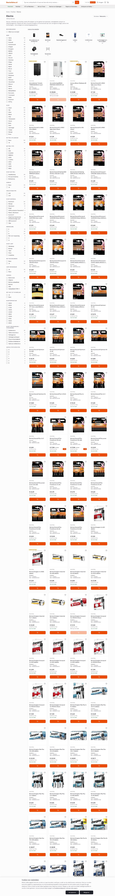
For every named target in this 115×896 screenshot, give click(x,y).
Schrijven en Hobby (86, 6)
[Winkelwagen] (108, 2)
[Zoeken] (77, 2)
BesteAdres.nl (11, 2)
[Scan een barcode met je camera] (73, 2)
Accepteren (72, 892)
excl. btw (93, 2)
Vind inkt (10, 6)
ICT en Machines (29, 6)
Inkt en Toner (41, 6)
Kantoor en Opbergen (55, 6)
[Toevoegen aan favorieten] (44, 61)
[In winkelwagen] (37, 99)
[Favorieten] (105, 2)
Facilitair (18, 6)
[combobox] (47, 2)
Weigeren (86, 892)
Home (8, 12)
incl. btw (87, 2)
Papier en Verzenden (71, 6)
